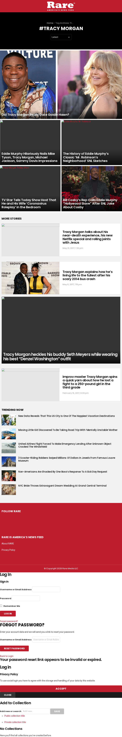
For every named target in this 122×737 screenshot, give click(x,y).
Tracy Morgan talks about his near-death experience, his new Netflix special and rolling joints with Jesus (87, 237)
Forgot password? (9, 621)
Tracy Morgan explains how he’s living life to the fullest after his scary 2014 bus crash (87, 275)
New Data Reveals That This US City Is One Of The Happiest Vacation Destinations (66, 416)
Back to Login (6, 656)
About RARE (8, 543)
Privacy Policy (8, 550)
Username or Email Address (16, 589)
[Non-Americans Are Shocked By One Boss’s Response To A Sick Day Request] (9, 475)
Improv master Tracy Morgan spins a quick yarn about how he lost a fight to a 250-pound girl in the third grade (90, 382)
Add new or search (11, 711)
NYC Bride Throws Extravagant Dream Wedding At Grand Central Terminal (62, 485)
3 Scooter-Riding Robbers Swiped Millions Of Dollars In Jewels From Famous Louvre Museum (66, 459)
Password (5, 598)
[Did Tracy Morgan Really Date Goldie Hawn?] (61, 84)
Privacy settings (9, 556)
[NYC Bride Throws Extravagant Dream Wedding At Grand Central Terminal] (9, 489)
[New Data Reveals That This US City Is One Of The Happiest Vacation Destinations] (9, 420)
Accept (61, 689)
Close (7, 695)
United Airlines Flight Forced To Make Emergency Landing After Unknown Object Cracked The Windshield (64, 445)
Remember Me (11, 606)
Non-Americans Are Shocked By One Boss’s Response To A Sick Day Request (62, 471)
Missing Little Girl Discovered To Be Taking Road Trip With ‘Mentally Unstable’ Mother (67, 430)
